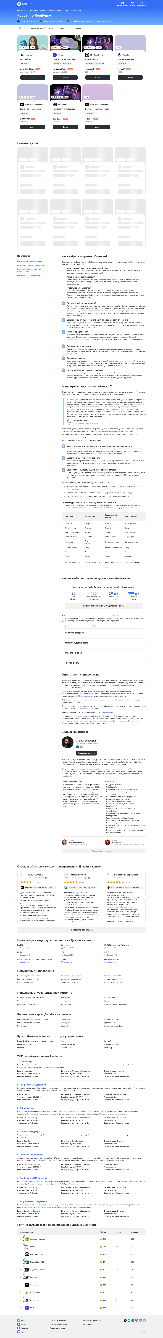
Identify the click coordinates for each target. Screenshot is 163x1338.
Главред (20, 1048)
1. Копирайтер (24, 1061)
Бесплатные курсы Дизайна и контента (32, 1019)
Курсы (23, 1332)
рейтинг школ (78, 342)
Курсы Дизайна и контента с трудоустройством (35, 1041)
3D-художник (66, 1004)
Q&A (23, 1324)
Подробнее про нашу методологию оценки (103, 606)
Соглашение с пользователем (61, 1332)
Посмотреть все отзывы (81, 930)
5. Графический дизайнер (30, 1155)
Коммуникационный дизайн (28, 1004)
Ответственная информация (28, 276)
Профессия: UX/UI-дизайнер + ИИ (81, 887)
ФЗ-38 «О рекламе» (83, 696)
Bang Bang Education (32, 1164)
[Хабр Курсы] (23, 4)
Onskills (27, 1141)
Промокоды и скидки (58, 1328)
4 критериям (98, 626)
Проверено (84, 21)
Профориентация (111, 1023)
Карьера (24, 1328)
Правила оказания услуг (91, 1320)
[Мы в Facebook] (129, 1320)
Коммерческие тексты (69, 1044)
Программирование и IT (26, 976)
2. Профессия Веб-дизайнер (31, 1085)
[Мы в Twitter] (125, 1320)
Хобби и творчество (68, 982)
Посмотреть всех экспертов (104, 851)
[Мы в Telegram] (140, 1320)
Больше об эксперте (86, 753)
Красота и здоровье (112, 982)
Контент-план (66, 1048)
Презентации (22, 1026)
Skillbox (27, 1094)
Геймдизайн (65, 1001)
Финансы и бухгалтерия (113, 979)
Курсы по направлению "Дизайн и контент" (45, 10)
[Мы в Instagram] (136, 1320)
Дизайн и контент (111, 976)
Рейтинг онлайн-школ (58, 1324)
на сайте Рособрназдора (103, 712)
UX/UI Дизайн (109, 997)
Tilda (62, 1041)
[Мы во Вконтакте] (132, 1320)
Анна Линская (80, 420)
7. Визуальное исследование (32, 1201)
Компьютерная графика (113, 1026)
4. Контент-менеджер (28, 1131)
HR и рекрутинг (23, 982)
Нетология (28, 1071)
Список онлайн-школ (58, 1320)
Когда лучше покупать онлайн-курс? (31, 265)
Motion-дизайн (66, 1023)
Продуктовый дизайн (112, 1001)
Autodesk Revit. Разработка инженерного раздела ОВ (126, 888)
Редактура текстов (24, 1044)
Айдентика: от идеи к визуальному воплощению (40, 888)
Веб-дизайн (65, 997)
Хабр (23, 1320)
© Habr (143, 1332)
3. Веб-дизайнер (25, 1108)
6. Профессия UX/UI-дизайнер (32, 1178)
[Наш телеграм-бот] (144, 1320)
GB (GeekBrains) (30, 1118)
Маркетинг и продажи (69, 979)
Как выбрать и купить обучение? (30, 261)
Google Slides (66, 1026)
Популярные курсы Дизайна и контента (32, 997)
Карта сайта (87, 1324)
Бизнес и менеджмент (26, 979)
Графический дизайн (25, 1001)
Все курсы (21, 10)
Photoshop (108, 1048)
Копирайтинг (109, 1041)
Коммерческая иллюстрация (115, 1004)
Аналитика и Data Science (71, 976)
